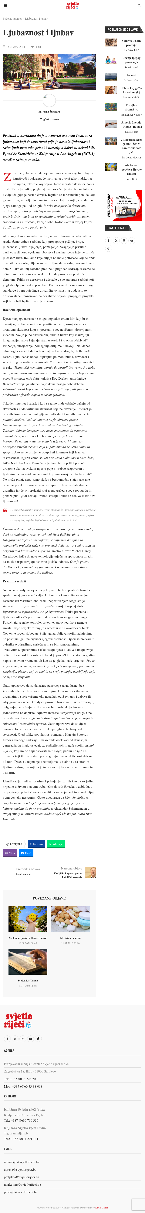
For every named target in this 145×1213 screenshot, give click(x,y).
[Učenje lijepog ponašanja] (111, 60)
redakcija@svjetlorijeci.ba (21, 1162)
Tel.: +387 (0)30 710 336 (21, 1120)
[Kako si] (111, 77)
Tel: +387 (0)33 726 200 (20, 1078)
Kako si (131, 75)
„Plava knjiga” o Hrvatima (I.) (131, 90)
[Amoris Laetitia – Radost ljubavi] (111, 124)
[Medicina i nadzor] (70, 919)
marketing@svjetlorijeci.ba (22, 1184)
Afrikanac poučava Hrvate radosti (27, 938)
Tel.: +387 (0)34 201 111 (21, 1138)
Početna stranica (12, 18)
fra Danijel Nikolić (131, 114)
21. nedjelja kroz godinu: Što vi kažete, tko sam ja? (131, 145)
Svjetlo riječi (131, 67)
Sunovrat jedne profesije (131, 42)
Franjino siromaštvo (131, 107)
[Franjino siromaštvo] (111, 107)
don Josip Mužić (131, 97)
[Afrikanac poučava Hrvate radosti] (27, 919)
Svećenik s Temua (28, 980)
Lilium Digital (101, 1207)
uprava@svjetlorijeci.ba (20, 1169)
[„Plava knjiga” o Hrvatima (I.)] (111, 90)
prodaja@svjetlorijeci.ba (20, 1192)
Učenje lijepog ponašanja (131, 60)
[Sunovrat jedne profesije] (111, 42)
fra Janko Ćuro (131, 80)
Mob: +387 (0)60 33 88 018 (23, 1086)
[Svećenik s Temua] (27, 962)
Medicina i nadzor (70, 938)
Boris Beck (131, 179)
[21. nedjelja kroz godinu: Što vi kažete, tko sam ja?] (111, 141)
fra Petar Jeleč (131, 50)
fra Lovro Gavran (131, 157)
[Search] (139, 6)
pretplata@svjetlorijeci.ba (21, 1176)
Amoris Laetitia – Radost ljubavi (131, 124)
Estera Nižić (131, 132)
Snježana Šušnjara (49, 112)
